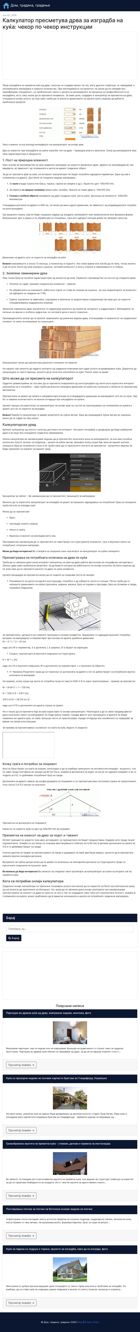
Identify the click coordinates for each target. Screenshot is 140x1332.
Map (80, 1322)
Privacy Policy (92, 1322)
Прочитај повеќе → (21, 1065)
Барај (15, 938)
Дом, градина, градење (30, 5)
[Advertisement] (70, 55)
